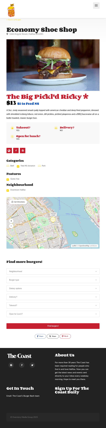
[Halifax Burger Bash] (11, 10)
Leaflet (74, 246)
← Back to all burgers (13, 19)
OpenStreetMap (84, 246)
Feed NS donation (28, 166)
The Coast (81, 362)
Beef (12, 166)
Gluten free (14, 179)
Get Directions (19, 202)
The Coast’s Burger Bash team (25, 396)
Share (41, 336)
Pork (44, 166)
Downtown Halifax (17, 190)
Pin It (66, 336)
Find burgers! (53, 326)
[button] (11, 221)
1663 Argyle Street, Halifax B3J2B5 (26, 34)
